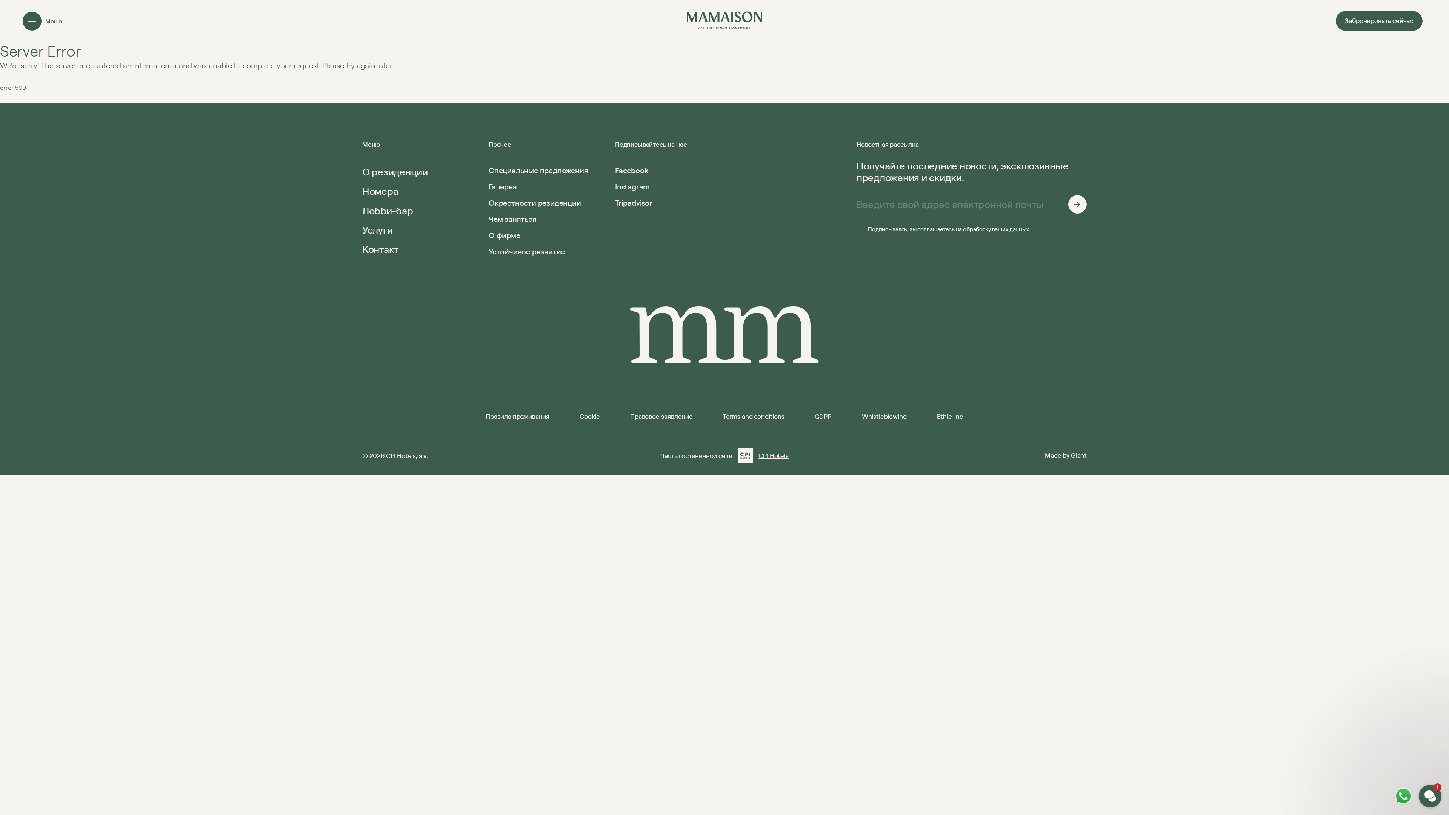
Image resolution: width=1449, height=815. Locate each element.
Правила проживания (517, 416)
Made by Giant (1066, 455)
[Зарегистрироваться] (1077, 204)
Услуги (377, 230)
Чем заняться (513, 219)
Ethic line (950, 416)
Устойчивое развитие (527, 251)
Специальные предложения (538, 170)
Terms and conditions (753, 416)
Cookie (590, 416)
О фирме (504, 235)
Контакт (380, 249)
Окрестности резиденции (535, 203)
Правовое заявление (661, 416)
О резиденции (395, 172)
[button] (1384, 705)
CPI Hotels (773, 456)
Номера (380, 191)
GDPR (823, 416)
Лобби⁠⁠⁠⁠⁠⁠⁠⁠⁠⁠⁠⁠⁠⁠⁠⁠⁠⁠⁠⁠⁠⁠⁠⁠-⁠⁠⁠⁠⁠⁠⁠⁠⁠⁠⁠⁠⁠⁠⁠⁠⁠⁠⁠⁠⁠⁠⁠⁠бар (387, 211)
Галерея (503, 186)
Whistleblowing (884, 416)
